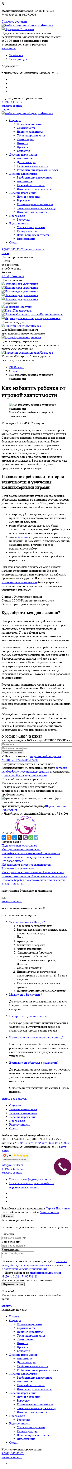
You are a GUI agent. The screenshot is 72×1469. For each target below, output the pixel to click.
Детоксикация (26, 162)
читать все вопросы (14, 1098)
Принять (8, 1216)
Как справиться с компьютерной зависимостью (33, 872)
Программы (17, 216)
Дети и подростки (29, 196)
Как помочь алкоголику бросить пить (26, 857)
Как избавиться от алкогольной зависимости (31, 853)
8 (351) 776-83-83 (13, 276)
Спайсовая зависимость (32, 166)
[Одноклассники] (9, 837)
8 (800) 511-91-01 (13, 102)
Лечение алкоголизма (23, 173)
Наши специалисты (30, 131)
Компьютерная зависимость (35, 204)
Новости (22, 143)
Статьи (13, 242)
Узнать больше (49, 1212)
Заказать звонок (12, 752)
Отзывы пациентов (29, 124)
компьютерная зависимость (19, 582)
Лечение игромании (22, 193)
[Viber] (25, 837)
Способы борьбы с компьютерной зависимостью (33, 880)
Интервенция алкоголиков (34, 189)
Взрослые (23, 200)
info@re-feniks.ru (12, 1165)
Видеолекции (26, 238)
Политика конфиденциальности (30, 1179)
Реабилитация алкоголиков (34, 177)
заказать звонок (12, 105)
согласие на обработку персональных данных (34, 769)
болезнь (23, 537)
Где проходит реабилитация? (28, 1016)
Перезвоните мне (13, 1284)
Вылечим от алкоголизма (18, 868)
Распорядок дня (27, 231)
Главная (14, 1316)
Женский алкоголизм (31, 185)
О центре (15, 120)
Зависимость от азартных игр (36, 208)
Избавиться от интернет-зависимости (26, 864)
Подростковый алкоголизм (19, 845)
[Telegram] (36, 837)
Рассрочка (23, 219)
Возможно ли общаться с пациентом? (33, 1062)
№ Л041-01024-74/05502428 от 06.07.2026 (42, 1143)
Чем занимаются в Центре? (27, 922)
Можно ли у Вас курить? (25, 994)
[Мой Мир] (14, 837)
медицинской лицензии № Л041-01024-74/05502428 (31, 758)
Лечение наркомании (23, 154)
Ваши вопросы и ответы (33, 235)
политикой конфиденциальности (25, 775)
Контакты (23, 151)
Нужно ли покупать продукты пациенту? (36, 1037)
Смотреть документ (14, 21)
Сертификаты (26, 128)
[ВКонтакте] (4, 837)
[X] (20, 837)
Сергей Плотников (58, 1208)
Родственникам (19, 223)
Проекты (23, 147)
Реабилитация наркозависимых (37, 170)
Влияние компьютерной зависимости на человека (34, 876)
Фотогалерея (25, 139)
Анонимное (24, 158)
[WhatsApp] (30, 837)
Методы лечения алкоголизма (21, 849)
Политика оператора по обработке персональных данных (31, 1185)
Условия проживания (31, 135)
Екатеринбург (18, 59)
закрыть (7, 1305)
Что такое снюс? (12, 861)
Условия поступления (31, 227)
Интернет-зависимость (32, 212)
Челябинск (16, 55)
